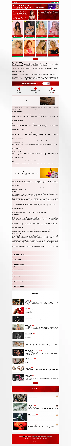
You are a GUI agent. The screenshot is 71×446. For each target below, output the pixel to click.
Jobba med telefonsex (22, 436)
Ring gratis (43, 2)
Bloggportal (44, 436)
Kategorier (47, 2)
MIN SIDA (22, 37)
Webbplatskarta (49, 436)
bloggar (58, 21)
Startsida (30, 2)
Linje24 (29, 308)
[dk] (50, 1)
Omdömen (39, 2)
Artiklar (40, 436)
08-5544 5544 (21, 11)
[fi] (51, 1)
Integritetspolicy (29, 436)
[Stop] (17, 36)
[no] (50, 2)
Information (35, 2)
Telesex (35, 405)
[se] (51, 2)
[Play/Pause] (16, 36)
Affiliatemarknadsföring (35, 436)
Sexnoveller (33, 325)
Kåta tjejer (33, 375)
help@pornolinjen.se (45, 438)
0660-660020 (41, 438)
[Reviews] (35, 83)
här (53, 92)
